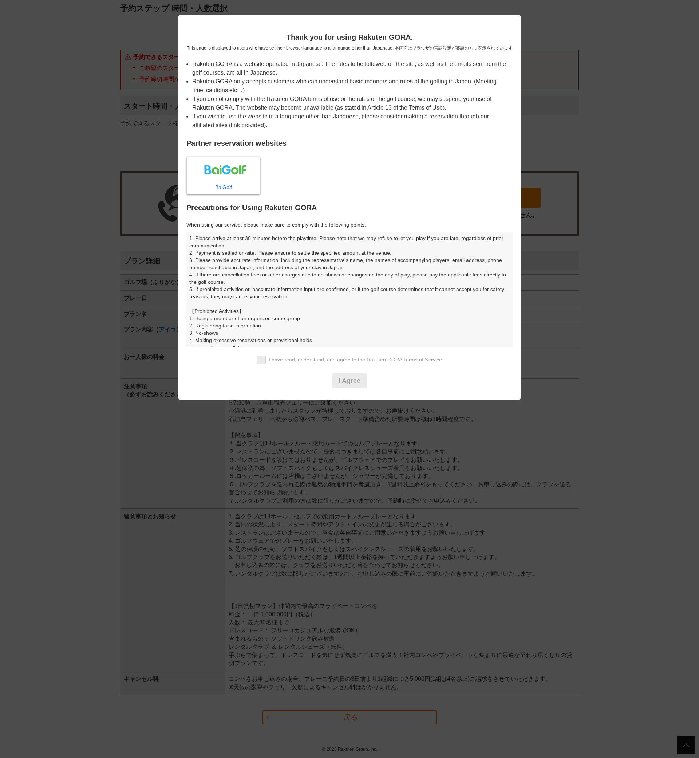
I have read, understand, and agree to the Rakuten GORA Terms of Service (355, 359)
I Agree (349, 380)
